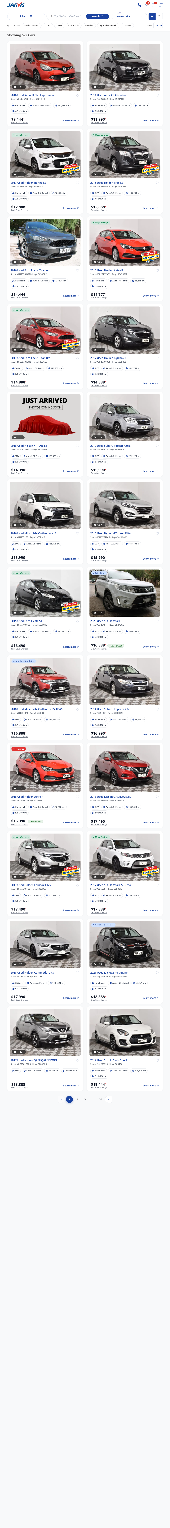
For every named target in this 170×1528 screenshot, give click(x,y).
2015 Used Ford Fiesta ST (26, 621)
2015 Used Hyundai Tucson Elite (110, 533)
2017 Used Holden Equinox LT (109, 358)
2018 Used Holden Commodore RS (32, 972)
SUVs (47, 25)
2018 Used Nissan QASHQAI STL (110, 797)
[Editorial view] (159, 16)
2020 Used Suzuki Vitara (105, 621)
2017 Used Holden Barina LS (28, 183)
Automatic (73, 25)
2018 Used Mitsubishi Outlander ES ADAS (37, 709)
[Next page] (108, 1099)
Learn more (69, 120)
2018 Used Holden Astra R (27, 797)
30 (100, 1099)
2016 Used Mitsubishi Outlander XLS (33, 533)
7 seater (127, 25)
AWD (59, 25)
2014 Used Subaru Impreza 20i (109, 709)
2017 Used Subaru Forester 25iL (110, 446)
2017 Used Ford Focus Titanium (30, 358)
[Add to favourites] (77, 95)
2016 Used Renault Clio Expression (32, 95)
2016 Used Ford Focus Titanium (30, 270)
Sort (119, 12)
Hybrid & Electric (108, 25)
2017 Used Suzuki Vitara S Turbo (110, 885)
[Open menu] (161, 5)
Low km (89, 25)
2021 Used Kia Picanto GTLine (109, 972)
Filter (23, 16)
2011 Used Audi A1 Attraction (108, 95)
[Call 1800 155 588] (140, 5)
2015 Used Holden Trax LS (106, 183)
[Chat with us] (153, 5)
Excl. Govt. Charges (19, 122)
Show (149, 25)
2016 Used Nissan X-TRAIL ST (29, 446)
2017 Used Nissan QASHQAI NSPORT (34, 1060)
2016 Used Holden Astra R (106, 270)
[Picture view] (152, 16)
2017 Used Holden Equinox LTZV (31, 885)
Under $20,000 (31, 25)
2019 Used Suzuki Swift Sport (108, 1060)
